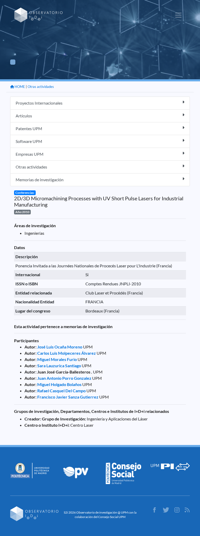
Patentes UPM (29, 128)
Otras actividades (41, 87)
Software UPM (29, 141)
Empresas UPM (29, 154)
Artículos (24, 115)
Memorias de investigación (40, 179)
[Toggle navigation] (178, 15)
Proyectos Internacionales (39, 102)
